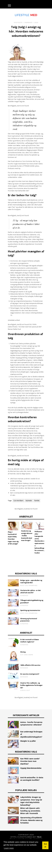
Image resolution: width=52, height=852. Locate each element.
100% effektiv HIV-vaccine (30, 665)
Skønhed (28, 22)
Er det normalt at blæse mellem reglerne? (29, 640)
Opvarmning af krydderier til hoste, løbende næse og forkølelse (31, 820)
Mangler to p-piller (28, 741)
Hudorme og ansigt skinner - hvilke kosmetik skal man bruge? (26, 535)
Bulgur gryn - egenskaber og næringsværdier (31, 581)
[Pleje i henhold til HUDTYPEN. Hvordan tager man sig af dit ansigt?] (13, 526)
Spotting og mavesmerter (30, 610)
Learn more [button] (9, 848)
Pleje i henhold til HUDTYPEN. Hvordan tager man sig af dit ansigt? (13, 538)
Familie (36, 500)
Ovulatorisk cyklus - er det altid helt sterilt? (30, 591)
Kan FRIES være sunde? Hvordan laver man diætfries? (30, 761)
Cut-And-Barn (18, 500)
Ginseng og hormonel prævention (28, 619)
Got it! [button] (45, 845)
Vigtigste (18, 22)
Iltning (23, 652)
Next (47, 530)
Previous (4, 530)
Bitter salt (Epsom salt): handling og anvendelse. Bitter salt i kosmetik (30, 810)
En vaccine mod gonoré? (29, 674)
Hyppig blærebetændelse (30, 768)
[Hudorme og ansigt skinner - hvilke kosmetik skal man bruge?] (26, 525)
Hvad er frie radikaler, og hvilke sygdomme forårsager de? (31, 685)
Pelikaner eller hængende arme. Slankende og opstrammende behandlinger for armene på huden (40, 542)
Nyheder (29, 500)
